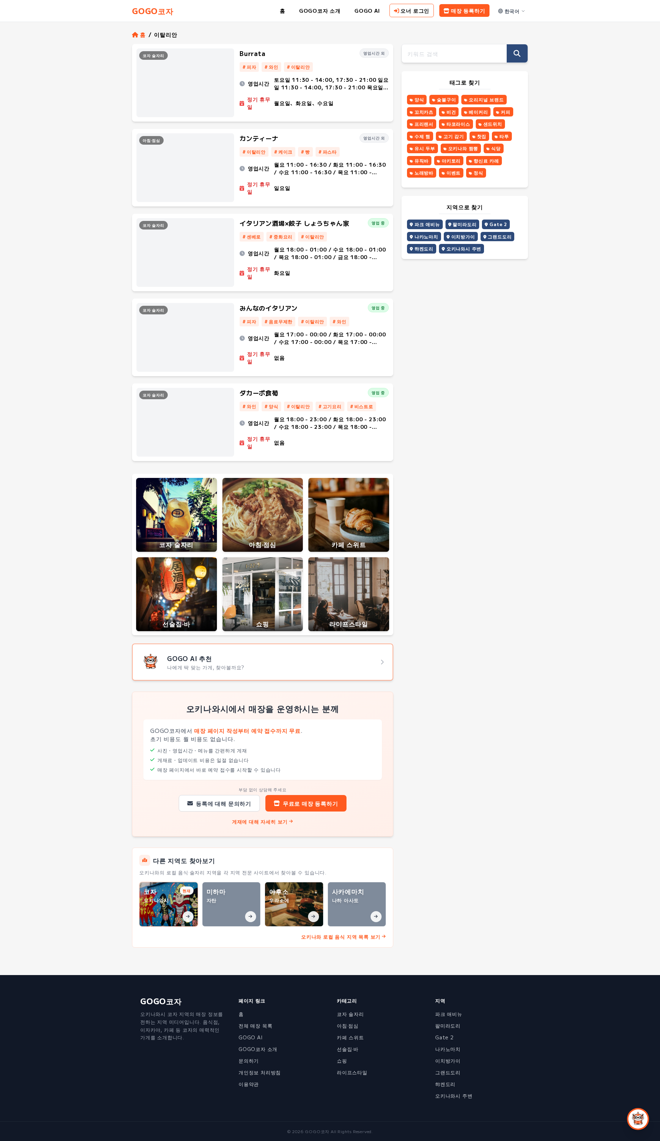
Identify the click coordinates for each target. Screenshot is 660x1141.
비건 (451, 112)
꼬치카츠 (424, 112)
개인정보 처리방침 (260, 1072)
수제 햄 (422, 136)
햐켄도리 (424, 248)
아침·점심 (348, 1025)
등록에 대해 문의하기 (223, 803)
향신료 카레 (486, 160)
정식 (478, 172)
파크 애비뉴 (427, 224)
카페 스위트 (350, 1037)
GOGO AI (367, 10)
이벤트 (454, 172)
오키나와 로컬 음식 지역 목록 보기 (341, 936)
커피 (505, 112)
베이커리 (478, 112)
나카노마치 (426, 236)
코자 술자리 (350, 1013)
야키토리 (451, 160)
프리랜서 (424, 124)
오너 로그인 (414, 10)
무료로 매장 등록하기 (310, 803)
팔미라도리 (464, 224)
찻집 (482, 136)
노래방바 (424, 172)
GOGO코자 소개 (320, 10)
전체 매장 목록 (255, 1025)
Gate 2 (498, 224)
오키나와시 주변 (464, 248)
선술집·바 (348, 1048)
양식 (419, 99)
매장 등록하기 (468, 10)
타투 (504, 136)
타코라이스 (458, 124)
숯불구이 (446, 99)
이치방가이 (463, 236)
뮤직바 (422, 160)
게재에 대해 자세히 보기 (260, 821)
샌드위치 (492, 124)
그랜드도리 (500, 236)
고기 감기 (453, 136)
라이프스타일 (352, 1072)
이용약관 (249, 1084)
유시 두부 (425, 148)
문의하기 (249, 1060)
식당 (496, 148)
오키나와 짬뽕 (463, 148)
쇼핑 (342, 1060)
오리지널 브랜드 (486, 99)
